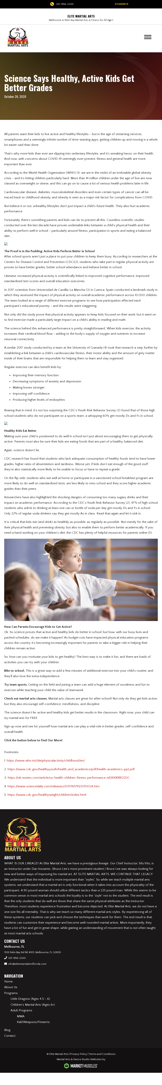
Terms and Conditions (102, 1054)
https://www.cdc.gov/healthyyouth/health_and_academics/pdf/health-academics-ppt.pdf (71, 769)
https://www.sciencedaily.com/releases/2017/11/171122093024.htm (54, 786)
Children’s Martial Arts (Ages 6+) (33, 1005)
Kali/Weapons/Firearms (33, 1022)
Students (121, 4)
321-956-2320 (65, 4)
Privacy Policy (78, 1054)
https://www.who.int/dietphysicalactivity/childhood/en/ (46, 760)
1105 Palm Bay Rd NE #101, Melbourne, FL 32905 (32, 952)
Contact (9, 1036)
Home (8, 981)
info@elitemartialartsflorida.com (27, 963)
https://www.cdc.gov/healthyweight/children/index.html (47, 795)
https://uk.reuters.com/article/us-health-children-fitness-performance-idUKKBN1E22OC (69, 777)
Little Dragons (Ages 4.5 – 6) (30, 999)
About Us (10, 987)
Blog (7, 1030)
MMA (20, 1016)
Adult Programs (21, 1010)
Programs (11, 993)
